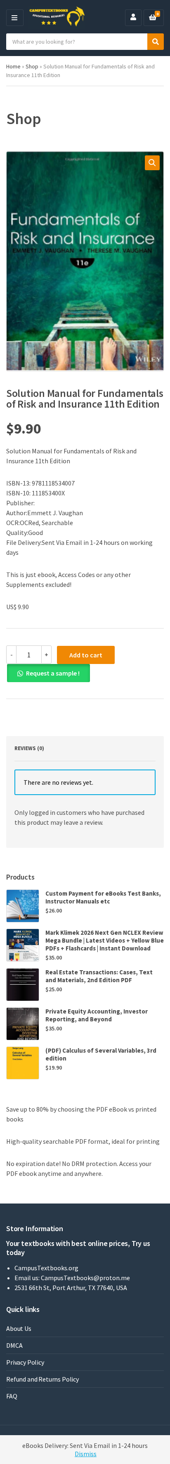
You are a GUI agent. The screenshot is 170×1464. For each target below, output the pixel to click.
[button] (152, 162)
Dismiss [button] (86, 1454)
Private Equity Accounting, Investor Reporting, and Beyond (96, 1015)
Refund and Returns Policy (42, 1379)
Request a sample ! (53, 673)
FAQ (11, 1396)
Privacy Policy (25, 1362)
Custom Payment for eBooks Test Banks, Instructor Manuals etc (103, 897)
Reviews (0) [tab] (29, 748)
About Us (18, 1328)
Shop (32, 66)
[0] (152, 17)
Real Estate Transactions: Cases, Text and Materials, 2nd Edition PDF (99, 976)
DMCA (14, 1345)
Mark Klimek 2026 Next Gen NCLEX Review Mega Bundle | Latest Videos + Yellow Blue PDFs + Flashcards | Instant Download (104, 940)
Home (13, 66)
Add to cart (85, 655)
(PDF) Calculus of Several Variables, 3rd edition (100, 1054)
